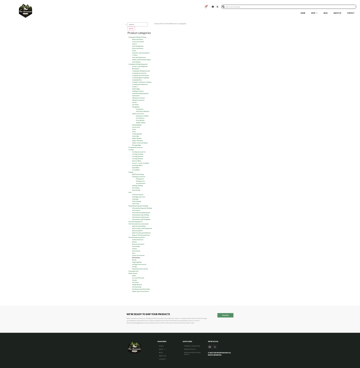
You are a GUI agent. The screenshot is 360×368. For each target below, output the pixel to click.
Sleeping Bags (136, 125)
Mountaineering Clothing (140, 215)
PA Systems (136, 257)
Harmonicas (136, 251)
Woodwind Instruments (140, 269)
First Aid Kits (140, 120)
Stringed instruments (139, 264)
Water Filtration (137, 140)
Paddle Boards (137, 284)
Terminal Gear (140, 183)
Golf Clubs (135, 203)
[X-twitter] (217, 7)
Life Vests (135, 282)
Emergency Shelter (142, 116)
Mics (133, 253)
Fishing (130, 172)
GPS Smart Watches (142, 111)
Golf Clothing (136, 201)
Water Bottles (137, 138)
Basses (134, 242)
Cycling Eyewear (137, 156)
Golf (129, 192)
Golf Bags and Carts (138, 197)
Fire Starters (140, 118)
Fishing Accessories (138, 176)
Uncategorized (133, 271)
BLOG (326, 13)
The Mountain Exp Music (136, 237)
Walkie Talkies (141, 122)
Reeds (134, 260)
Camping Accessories (135, 147)
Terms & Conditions (192, 346)
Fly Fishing (135, 188)
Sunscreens (136, 127)
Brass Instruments (138, 244)
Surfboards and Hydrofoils (141, 289)
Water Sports (132, 273)
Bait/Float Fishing (138, 174)
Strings (134, 266)
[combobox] (288, 7)
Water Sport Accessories (140, 291)
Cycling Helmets (137, 158)
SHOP (313, 13)
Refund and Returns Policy (192, 353)
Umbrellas (135, 136)
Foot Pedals (136, 246)
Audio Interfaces (137, 239)
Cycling (130, 149)
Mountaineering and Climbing (138, 206)
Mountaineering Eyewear (140, 217)
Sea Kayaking (136, 287)
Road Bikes (136, 167)
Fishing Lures (140, 181)
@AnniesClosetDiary (139, 226)
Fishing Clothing (137, 185)
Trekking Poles (137, 134)
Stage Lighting (136, 262)
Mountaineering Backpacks (141, 212)
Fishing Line (140, 179)
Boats (134, 275)
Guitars (134, 248)
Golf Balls (135, 199)
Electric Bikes (136, 161)
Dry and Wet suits (138, 278)
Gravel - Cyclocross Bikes (140, 163)
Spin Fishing (136, 190)
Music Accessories (138, 255)
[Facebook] (213, 7)
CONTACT (350, 13)
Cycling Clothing (137, 154)
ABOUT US (337, 13)
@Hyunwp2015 (137, 230)
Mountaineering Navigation (141, 219)
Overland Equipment (135, 221)
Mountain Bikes (137, 165)
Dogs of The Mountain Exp (141, 235)
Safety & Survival (138, 113)
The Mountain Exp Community (138, 224)
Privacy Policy (190, 349)
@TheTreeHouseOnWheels (141, 233)
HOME (303, 13)
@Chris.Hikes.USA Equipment (142, 228)
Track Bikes (136, 170)
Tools (134, 131)
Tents (134, 129)
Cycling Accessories (139, 152)
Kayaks (134, 280)
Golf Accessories (137, 194)
